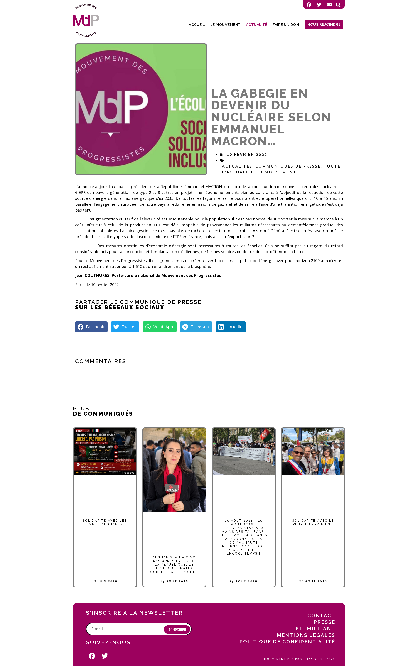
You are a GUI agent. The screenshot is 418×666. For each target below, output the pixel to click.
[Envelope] (329, 4)
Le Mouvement (225, 24)
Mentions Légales (306, 635)
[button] (338, 5)
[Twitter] (319, 4)
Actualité (257, 24)
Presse (324, 622)
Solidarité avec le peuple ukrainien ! (313, 522)
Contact (321, 615)
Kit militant (315, 628)
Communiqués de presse (288, 166)
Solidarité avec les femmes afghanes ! (105, 522)
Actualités (237, 166)
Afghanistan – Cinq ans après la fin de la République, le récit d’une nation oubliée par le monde (174, 565)
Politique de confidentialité (287, 641)
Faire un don (286, 24)
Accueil (197, 24)
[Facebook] (308, 4)
